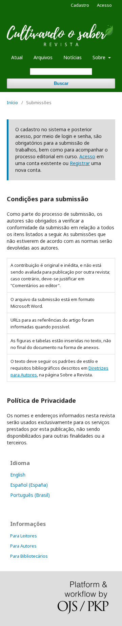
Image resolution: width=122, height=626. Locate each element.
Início (12, 102)
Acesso (104, 5)
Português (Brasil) (30, 495)
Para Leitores (23, 536)
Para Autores (23, 546)
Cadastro (80, 5)
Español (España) (29, 485)
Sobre (100, 57)
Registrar (80, 163)
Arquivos (43, 57)
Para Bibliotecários (29, 556)
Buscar (61, 83)
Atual (17, 57)
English (17, 474)
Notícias (72, 57)
